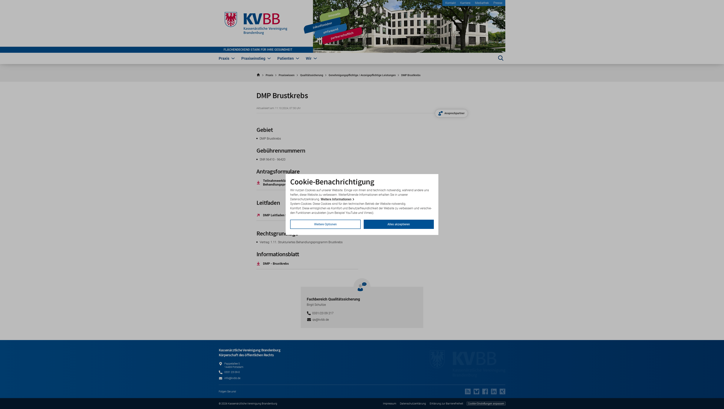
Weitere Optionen (325, 224)
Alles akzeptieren (398, 224)
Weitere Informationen (336, 199)
